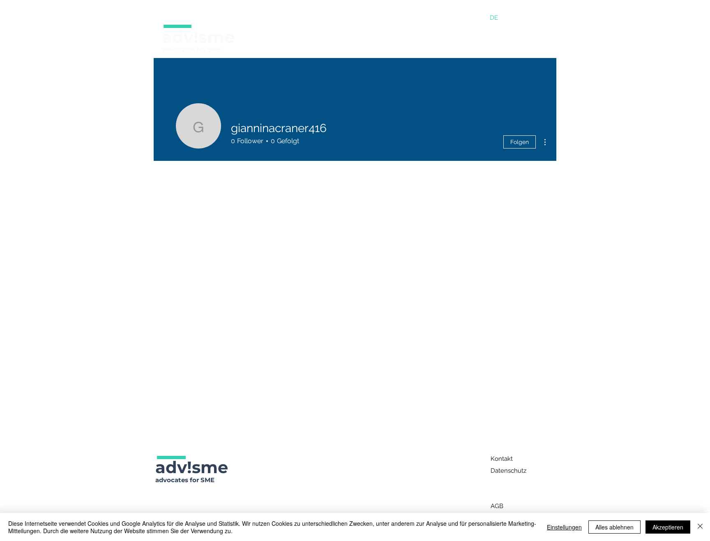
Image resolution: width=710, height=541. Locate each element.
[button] (261, 37)
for (201, 49)
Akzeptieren (667, 527)
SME (214, 49)
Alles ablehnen (614, 527)
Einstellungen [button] (564, 527)
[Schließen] (700, 527)
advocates (178, 49)
